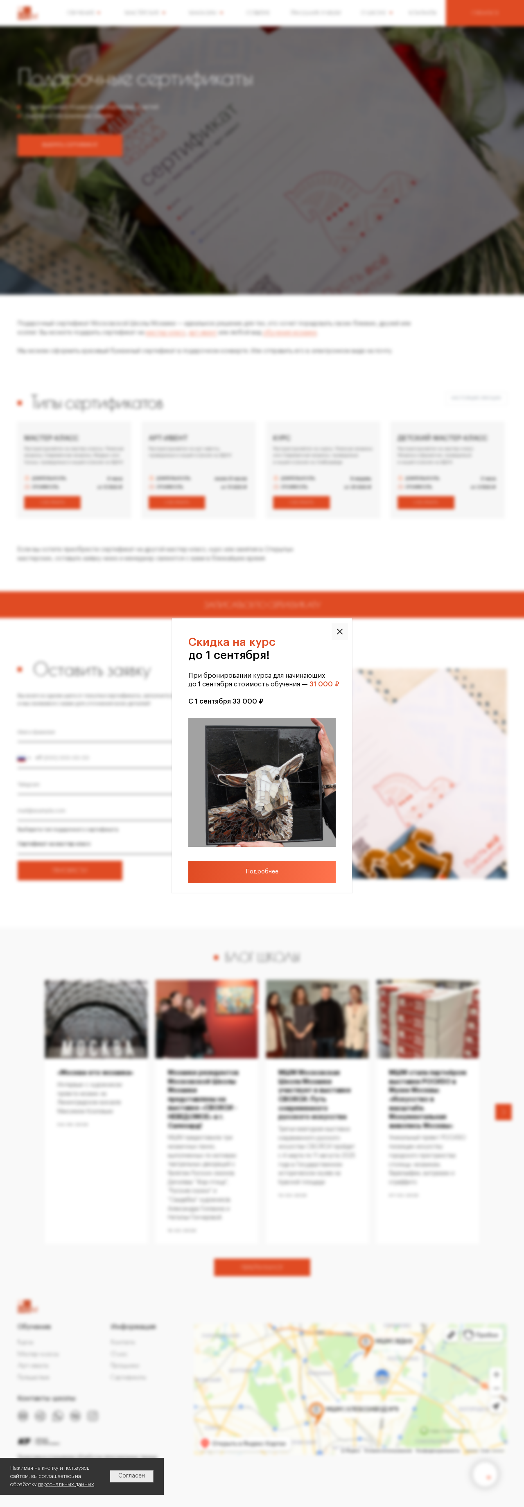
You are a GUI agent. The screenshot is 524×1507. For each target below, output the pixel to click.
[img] (340, 631)
